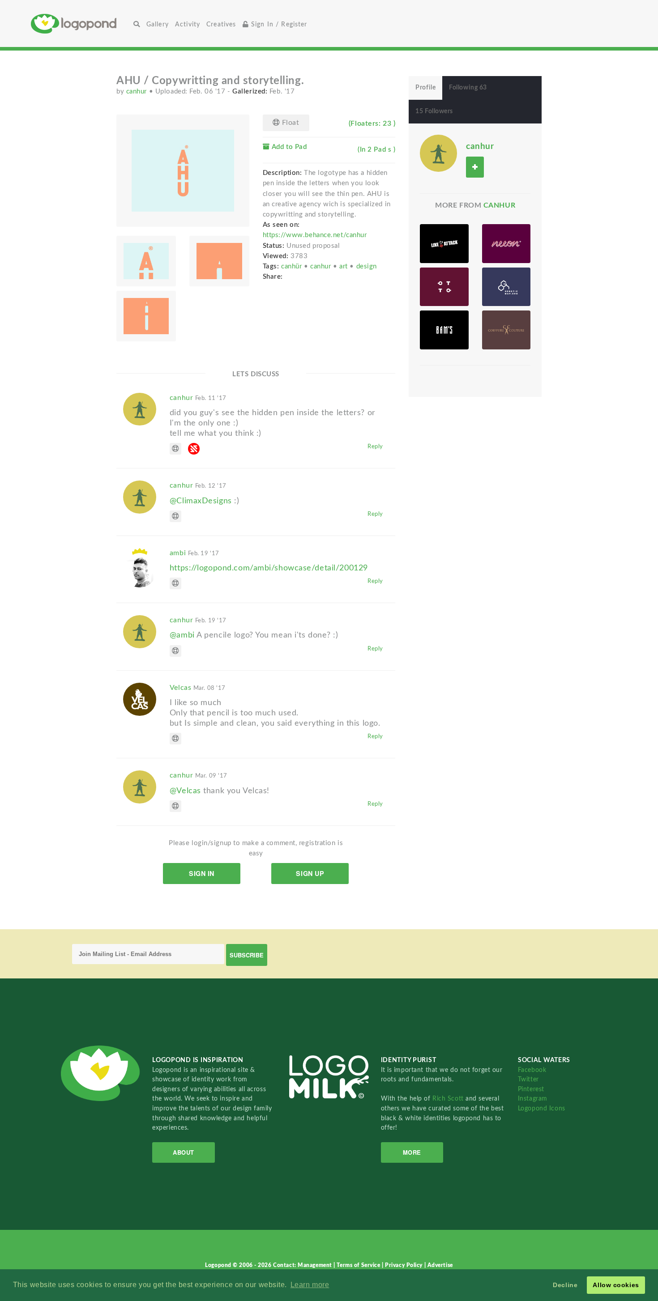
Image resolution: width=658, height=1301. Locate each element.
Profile (425, 88)
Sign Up (310, 873)
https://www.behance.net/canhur (315, 235)
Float (289, 122)
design (366, 266)
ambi (194, 553)
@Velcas (185, 791)
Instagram (532, 1098)
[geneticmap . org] (506, 287)
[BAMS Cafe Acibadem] (444, 329)
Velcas (198, 687)
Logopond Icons (541, 1108)
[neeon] (506, 243)
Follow (475, 167)
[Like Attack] (444, 243)
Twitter (528, 1079)
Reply (375, 446)
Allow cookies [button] (616, 1284)
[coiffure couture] (506, 329)
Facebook (532, 1070)
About (183, 1152)
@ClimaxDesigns (201, 501)
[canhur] (438, 153)
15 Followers (434, 111)
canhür (292, 266)
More (412, 1152)
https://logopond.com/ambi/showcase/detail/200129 (269, 568)
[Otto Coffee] (444, 287)
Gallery (157, 24)
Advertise (440, 1265)
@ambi (182, 635)
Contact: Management (303, 1265)
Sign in (201, 873)
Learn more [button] (310, 1284)
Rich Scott (449, 1098)
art (344, 266)
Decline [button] (565, 1284)
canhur (137, 91)
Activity (187, 24)
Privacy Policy (404, 1265)
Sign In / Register (278, 24)
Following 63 (468, 88)
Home (80, 23)
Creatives (221, 24)
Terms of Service (359, 1265)
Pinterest (531, 1089)
